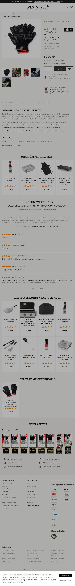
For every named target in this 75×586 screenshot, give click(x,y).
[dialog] (37, 578)
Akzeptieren (65, 575)
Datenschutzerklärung (15, 582)
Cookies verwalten (65, 580)
